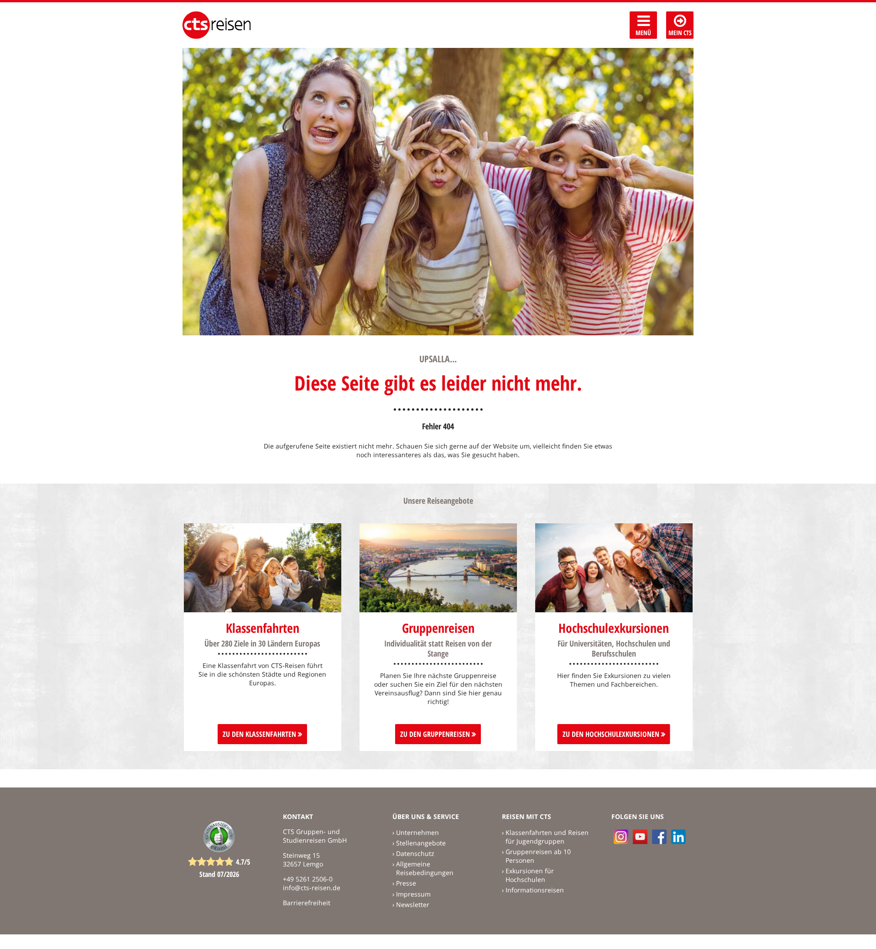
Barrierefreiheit (306, 902)
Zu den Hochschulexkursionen (612, 734)
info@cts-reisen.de (311, 887)
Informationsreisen (535, 890)
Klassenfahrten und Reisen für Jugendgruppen (547, 836)
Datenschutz (415, 853)
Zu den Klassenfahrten (260, 734)
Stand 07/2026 (219, 874)
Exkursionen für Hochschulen (530, 875)
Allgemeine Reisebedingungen (425, 868)
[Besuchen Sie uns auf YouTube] (640, 836)
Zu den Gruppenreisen (436, 734)
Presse (406, 883)
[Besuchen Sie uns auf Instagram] (621, 836)
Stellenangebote (421, 843)
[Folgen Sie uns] (659, 836)
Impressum (413, 894)
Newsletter (412, 904)
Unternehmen (417, 832)
